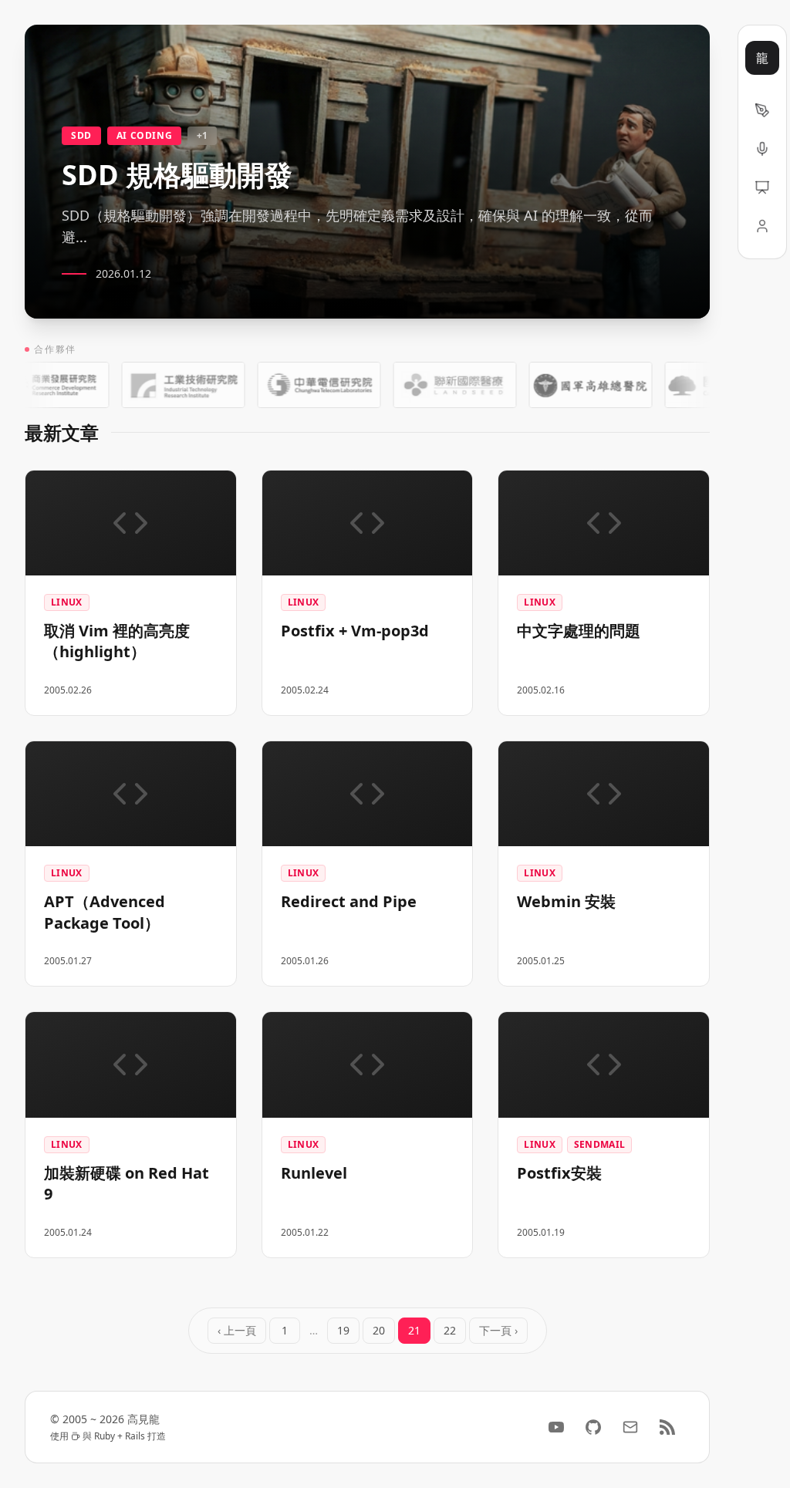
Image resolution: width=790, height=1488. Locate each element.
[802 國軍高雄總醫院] (567, 385)
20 (379, 1330)
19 (343, 1330)
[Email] (630, 1427)
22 (450, 1330)
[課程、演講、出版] (762, 149)
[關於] (762, 226)
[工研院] (159, 385)
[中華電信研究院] (295, 385)
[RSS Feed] (667, 1427)
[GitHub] (593, 1427)
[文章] (762, 110)
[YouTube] (556, 1427)
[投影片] (762, 187)
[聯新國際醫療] (431, 385)
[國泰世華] (703, 385)
